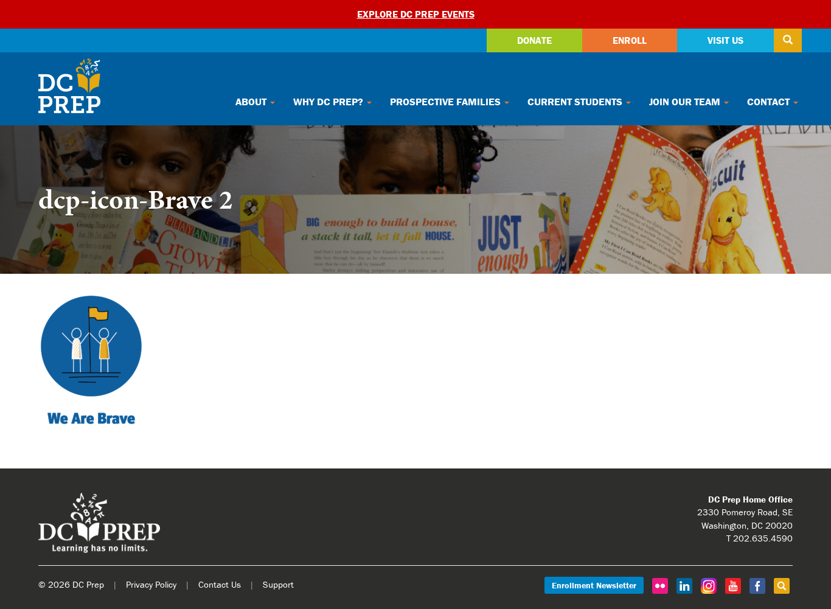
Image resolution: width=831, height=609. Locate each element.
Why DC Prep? (329, 101)
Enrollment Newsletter (594, 585)
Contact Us (219, 584)
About (252, 101)
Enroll (630, 40)
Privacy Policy (151, 584)
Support (278, 584)
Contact (769, 101)
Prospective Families (446, 101)
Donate (534, 40)
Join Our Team (686, 101)
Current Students (576, 101)
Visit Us (725, 40)
